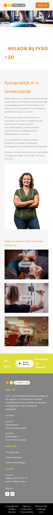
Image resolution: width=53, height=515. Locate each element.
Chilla (45, 506)
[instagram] (12, 494)
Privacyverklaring (26, 512)
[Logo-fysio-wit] (17, 381)
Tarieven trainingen (13, 457)
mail (40, 359)
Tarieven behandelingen (15, 462)
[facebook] (7, 494)
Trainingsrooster (12, 452)
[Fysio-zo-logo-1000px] (15, 4)
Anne (41, 512)
